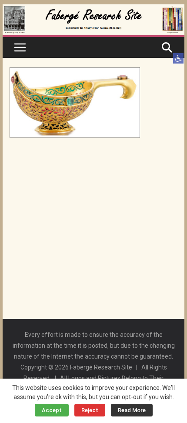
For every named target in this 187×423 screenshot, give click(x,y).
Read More (132, 410)
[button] (178, 58)
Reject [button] (89, 410)
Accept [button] (52, 410)
